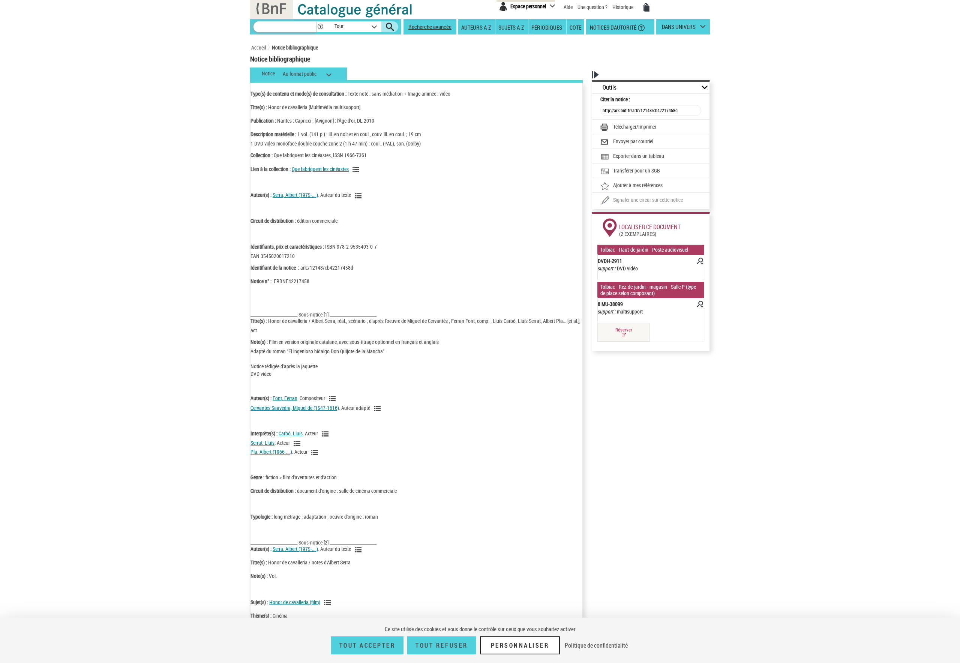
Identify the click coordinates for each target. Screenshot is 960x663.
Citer (615, 99)
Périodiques (546, 27)
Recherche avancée (430, 26)
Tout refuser (442, 645)
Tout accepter (367, 645)
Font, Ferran (285, 398)
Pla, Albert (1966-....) (271, 451)
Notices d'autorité (612, 27)
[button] (320, 26)
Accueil (258, 47)
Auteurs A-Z (476, 27)
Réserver (623, 329)
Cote (575, 27)
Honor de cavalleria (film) (294, 602)
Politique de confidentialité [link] (596, 645)
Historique (623, 6)
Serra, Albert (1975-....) (295, 194)
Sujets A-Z (511, 27)
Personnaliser (520, 645)
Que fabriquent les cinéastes (320, 168)
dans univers (679, 28)
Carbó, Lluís (291, 433)
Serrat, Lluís (262, 442)
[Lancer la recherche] (390, 27)
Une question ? (593, 6)
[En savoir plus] (699, 262)
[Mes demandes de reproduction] (646, 7)
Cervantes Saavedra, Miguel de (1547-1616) (294, 407)
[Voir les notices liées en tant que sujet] (328, 602)
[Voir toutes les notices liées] (357, 169)
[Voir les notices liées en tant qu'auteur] (359, 195)
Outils (609, 88)
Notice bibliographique (295, 47)
